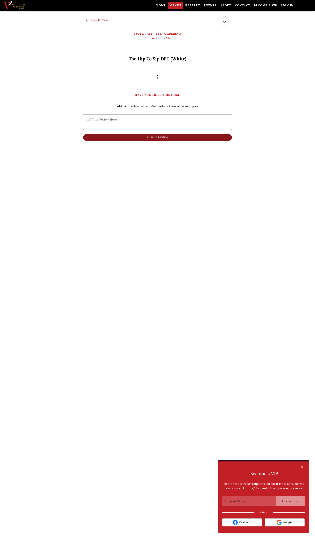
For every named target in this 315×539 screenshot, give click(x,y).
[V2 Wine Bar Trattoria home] (19, 5)
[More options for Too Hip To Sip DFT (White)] (224, 21)
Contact (242, 5)
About (225, 5)
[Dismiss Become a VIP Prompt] (302, 467)
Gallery (192, 5)
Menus (175, 5)
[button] (98, 20)
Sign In (287, 5)
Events (210, 5)
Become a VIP (265, 5)
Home (161, 5)
